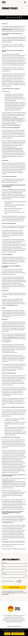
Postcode (4, 573)
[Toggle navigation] (25, 2)
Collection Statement (11, 592)
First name (4, 562)
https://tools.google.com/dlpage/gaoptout (11, 125)
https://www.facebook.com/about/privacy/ (14, 148)
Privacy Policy (18, 626)
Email (3, 568)
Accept (7, 633)
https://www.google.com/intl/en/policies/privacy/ (12, 118)
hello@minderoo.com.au (12, 305)
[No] (26, 632)
